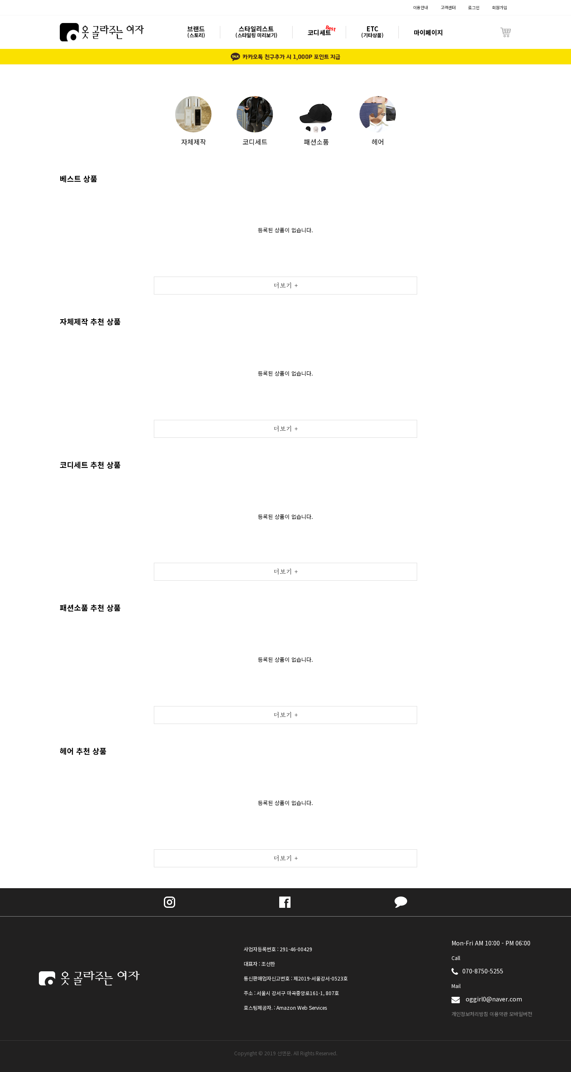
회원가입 (499, 7)
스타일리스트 (256, 31)
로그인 (473, 7)
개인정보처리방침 (469, 1013)
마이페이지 (428, 32)
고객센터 (448, 7)
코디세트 (319, 32)
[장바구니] (505, 32)
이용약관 (498, 1013)
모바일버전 (520, 1013)
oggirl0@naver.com (494, 999)
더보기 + (285, 285)
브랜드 (196, 31)
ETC (372, 31)
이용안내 (420, 7)
